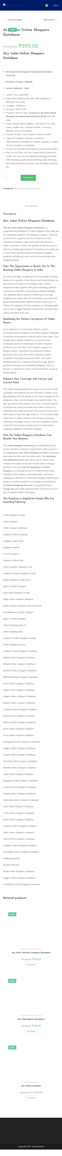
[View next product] (57, 20)
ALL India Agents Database (31, 1019)
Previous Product (15, 19)
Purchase (28, 177)
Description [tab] (31, 206)
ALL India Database (31, 1085)
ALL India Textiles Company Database (31, 952)
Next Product (49, 19)
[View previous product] (5, 20)
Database (35, 188)
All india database (22, 188)
